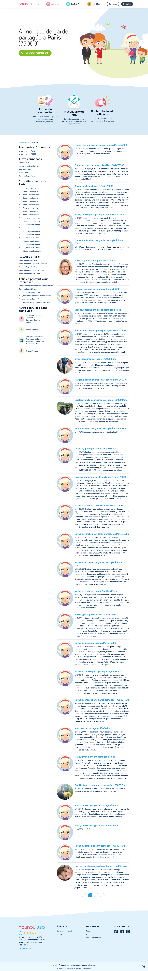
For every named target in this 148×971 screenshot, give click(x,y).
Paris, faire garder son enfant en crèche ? (34, 302)
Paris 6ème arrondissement (29, 205)
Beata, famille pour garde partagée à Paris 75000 (101, 428)
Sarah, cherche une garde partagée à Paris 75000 (101, 330)
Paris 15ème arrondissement (29, 234)
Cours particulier (32, 344)
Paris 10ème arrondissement (29, 218)
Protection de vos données (69, 965)
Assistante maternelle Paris (29, 166)
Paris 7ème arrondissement (29, 208)
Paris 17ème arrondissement (29, 241)
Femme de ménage (33, 315)
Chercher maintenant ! (37, 53)
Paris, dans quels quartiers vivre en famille (35, 296)
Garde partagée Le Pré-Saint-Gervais (33, 264)
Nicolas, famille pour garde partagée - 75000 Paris (101, 400)
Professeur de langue (34, 339)
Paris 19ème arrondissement (29, 248)
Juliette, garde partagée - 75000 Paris (95, 260)
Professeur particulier (34, 337)
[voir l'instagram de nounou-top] (128, 931)
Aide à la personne (33, 330)
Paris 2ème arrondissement (29, 191)
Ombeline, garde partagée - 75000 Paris (95, 359)
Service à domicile (33, 320)
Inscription (127, 4)
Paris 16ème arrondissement (29, 238)
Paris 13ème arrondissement (29, 228)
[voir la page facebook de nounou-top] (122, 931)
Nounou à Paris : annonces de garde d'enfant (36, 286)
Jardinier (29, 318)
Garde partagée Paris (27, 176)
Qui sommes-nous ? (64, 931)
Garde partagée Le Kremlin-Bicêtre (32, 270)
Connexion (113, 4)
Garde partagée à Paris (27, 289)
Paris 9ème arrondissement (29, 215)
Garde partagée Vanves (28, 260)
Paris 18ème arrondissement (29, 244)
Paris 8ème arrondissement (29, 211)
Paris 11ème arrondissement (29, 221)
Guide (88, 931)
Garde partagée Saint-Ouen (29, 273)
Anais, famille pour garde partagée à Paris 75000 (100, 214)
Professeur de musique (35, 341)
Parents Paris (23, 173)
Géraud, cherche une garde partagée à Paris (98, 309)
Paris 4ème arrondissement (29, 198)
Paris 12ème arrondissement (29, 225)
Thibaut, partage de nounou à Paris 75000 (97, 289)
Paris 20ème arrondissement (30, 251)
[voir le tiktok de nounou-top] (116, 931)
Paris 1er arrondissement (28, 188)
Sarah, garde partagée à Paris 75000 (94, 186)
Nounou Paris (24, 163)
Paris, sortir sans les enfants (29, 292)
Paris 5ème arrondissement (29, 201)
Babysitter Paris (25, 169)
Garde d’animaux (32, 351)
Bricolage (30, 322)
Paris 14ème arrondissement (29, 231)
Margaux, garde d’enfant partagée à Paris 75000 (100, 379)
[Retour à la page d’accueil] (29, 4)
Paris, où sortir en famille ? (29, 299)
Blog (87, 934)
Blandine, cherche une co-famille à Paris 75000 (99, 165)
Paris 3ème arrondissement (29, 195)
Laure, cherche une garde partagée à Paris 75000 (101, 145)
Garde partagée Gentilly (28, 267)
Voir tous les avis (25, 948)
